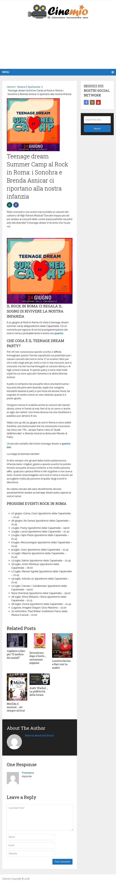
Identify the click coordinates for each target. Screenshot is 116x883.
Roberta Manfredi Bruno (39, 735)
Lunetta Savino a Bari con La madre (61, 664)
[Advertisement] (58, 46)
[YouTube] (98, 102)
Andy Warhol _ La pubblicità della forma (38, 691)
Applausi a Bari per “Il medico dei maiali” (16, 654)
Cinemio (6, 879)
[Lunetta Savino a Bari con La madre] (62, 645)
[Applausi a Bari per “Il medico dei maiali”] (17, 640)
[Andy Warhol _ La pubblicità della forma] (39, 679)
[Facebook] (86, 102)
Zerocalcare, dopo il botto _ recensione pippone (37, 657)
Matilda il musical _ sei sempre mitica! (16, 707)
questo (58, 333)
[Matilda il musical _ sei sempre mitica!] (17, 687)
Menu (5, 72)
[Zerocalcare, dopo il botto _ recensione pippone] (39, 641)
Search (97, 128)
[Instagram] (92, 102)
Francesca (28, 772)
